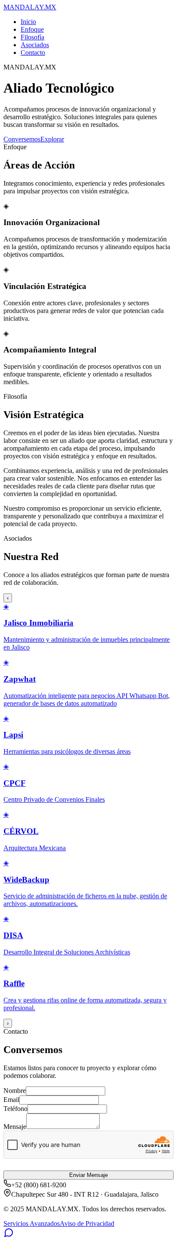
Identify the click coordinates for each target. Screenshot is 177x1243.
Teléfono (15, 1108)
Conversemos (21, 139)
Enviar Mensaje (88, 1175)
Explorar (52, 139)
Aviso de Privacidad (87, 1223)
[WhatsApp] (8, 1235)
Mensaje (14, 1126)
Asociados (35, 44)
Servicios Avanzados (31, 1223)
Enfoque (32, 29)
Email (11, 1099)
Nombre (14, 1090)
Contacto (33, 52)
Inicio (28, 21)
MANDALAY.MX (29, 7)
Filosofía (32, 37)
